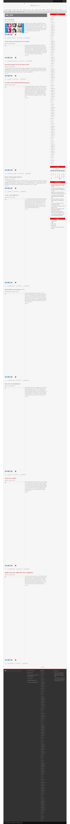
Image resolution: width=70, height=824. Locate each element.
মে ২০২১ (52, 102)
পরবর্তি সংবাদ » (43, 667)
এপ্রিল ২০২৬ (53, 22)
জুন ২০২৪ (52, 54)
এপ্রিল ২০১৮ (53, 160)
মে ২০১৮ (52, 159)
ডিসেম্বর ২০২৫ (43, 685)
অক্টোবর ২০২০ (53, 113)
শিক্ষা (6, 11)
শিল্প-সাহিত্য (9, 11)
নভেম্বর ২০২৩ (53, 57)
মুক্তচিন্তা (44, 9)
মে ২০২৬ (52, 21)
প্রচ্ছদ (6, 9)
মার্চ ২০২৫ (42, 696)
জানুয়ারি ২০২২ (53, 90)
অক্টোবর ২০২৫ (53, 32)
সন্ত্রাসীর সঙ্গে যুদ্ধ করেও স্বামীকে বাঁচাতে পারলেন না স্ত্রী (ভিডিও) (19, 572)
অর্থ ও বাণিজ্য (24, 9)
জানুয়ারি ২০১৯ (53, 146)
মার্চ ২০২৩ (52, 68)
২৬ (55, 177)
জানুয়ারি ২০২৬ (53, 27)
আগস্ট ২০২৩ (43, 718)
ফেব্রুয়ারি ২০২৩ (53, 69)
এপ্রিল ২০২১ (53, 104)
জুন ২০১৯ (52, 138)
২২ (61, 175)
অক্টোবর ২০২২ (43, 732)
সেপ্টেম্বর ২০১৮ (53, 152)
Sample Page (53, 225)
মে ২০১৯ (52, 140)
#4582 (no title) (53, 220)
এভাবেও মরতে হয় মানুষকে (10, 478)
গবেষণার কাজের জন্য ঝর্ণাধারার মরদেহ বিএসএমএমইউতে (17, 41)
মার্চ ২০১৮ (52, 162)
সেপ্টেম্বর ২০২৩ (53, 60)
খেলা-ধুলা (29, 9)
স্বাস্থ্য (23, 11)
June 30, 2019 (12, 21)
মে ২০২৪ (52, 55)
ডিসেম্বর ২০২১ (53, 91)
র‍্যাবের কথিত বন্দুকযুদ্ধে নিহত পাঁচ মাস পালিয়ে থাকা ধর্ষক (17, 64)
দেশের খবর (14, 9)
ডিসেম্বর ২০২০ (53, 110)
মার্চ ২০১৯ (52, 143)
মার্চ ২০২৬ (52, 24)
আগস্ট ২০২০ (53, 116)
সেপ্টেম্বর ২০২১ (53, 96)
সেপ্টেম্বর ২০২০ (53, 115)
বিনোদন (33, 9)
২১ (59, 175)
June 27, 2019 (12, 84)
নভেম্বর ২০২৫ (53, 30)
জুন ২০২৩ (52, 65)
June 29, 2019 (12, 43)
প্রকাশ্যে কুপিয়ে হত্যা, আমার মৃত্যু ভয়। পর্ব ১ (15, 289)
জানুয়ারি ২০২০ (53, 127)
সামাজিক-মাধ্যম (19, 11)
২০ (57, 175)
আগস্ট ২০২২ (53, 79)
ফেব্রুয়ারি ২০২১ (53, 107)
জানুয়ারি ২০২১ (53, 108)
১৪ (59, 174)
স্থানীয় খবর (48, 9)
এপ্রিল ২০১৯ (53, 141)
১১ (53, 174)
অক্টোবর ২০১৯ (53, 132)
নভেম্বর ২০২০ (53, 112)
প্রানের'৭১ (12, 173)
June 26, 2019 (12, 385)
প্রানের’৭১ (10, 9)
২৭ (57, 177)
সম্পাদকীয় (14, 11)
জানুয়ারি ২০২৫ (53, 43)
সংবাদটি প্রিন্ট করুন (23, 79)
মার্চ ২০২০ (52, 124)
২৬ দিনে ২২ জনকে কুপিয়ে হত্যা (11, 195)
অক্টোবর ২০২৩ (53, 58)
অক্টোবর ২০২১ (53, 94)
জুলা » (60, 178)
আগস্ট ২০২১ (43, 754)
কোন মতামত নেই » (16, 79)
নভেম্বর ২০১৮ (53, 149)
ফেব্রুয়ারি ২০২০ (53, 126)
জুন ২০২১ (52, 101)
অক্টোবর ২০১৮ (53, 151)
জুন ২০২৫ (52, 36)
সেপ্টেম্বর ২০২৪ (53, 49)
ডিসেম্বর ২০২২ (53, 72)
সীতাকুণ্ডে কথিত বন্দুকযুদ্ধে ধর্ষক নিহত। (13, 177)
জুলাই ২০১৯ (52, 137)
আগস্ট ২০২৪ (43, 707)
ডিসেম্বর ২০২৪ (53, 44)
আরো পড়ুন (26, 32)
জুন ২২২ (52, 163)
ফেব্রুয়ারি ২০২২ (53, 88)
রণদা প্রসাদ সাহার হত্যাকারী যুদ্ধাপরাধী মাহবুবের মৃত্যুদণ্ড (17, 83)
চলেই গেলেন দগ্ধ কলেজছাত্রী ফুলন (12, 384)
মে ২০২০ (52, 121)
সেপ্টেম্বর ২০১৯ (43, 790)
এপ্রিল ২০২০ (53, 123)
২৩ (63, 175)
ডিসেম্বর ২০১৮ (53, 148)
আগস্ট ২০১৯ (53, 135)
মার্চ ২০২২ (42, 743)
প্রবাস (40, 9)
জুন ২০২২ (52, 82)
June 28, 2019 (12, 66)
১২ (55, 174)
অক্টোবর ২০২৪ (53, 47)
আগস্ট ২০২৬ (53, 16)
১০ (51, 174)
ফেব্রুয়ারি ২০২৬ (53, 25)
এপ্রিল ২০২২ (53, 85)
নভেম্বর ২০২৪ (53, 46)
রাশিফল (56, 9)
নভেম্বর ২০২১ (53, 93)
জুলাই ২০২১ (52, 99)
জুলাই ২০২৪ (52, 52)
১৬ (63, 174)
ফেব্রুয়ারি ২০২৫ (53, 41)
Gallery (52, 222)
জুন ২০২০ (52, 119)
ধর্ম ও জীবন (36, 9)
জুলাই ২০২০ (52, 118)
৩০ (63, 177)
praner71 (6, 21)
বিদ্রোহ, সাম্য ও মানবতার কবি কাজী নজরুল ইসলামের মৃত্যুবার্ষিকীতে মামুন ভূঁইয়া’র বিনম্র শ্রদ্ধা (58, 674)
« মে (51, 178)
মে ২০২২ (52, 83)
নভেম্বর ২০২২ (53, 74)
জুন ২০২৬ (52, 19)
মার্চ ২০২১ (52, 105)
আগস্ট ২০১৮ (53, 154)
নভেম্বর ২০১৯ (53, 130)
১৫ (61, 174)
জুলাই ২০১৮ (42, 812)
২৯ (61, 177)
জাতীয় (17, 9)
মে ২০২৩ (52, 66)
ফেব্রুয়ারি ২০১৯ (43, 801)
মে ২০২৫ (52, 38)
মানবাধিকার (10, 79)
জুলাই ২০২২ (52, 80)
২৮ (59, 177)
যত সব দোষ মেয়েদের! (9, 20)
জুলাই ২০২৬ (52, 18)
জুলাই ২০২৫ (52, 35)
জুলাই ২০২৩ (52, 63)
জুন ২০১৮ (52, 157)
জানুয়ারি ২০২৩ (53, 71)
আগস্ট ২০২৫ (53, 33)
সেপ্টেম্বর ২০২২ (53, 77)
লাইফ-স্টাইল (60, 9)
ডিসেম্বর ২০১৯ (53, 129)
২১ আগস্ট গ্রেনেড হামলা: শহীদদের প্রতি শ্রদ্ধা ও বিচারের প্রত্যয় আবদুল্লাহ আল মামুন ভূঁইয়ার (59, 679)
